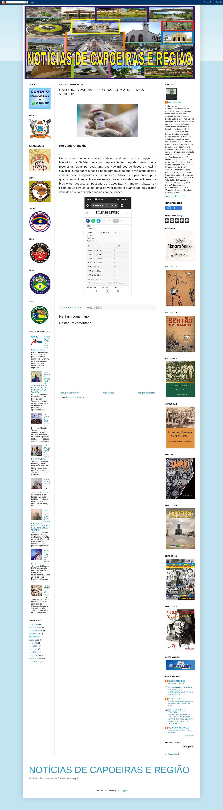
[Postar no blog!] (91, 307)
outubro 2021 (34, 634)
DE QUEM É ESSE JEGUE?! (47, 420)
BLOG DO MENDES (176, 681)
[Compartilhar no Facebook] (97, 307)
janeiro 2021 (34, 662)
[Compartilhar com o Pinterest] (99, 307)
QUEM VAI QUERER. (176, 683)
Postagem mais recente (69, 393)
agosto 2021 (34, 640)
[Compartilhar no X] (94, 307)
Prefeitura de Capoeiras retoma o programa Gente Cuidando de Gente (180, 703)
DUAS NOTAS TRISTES (47, 482)
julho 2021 (33, 643)
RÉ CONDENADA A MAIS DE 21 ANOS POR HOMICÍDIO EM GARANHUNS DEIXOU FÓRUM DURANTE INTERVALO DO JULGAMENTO (180, 719)
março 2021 (34, 655)
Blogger (123, 791)
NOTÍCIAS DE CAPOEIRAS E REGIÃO (109, 770)
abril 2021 (33, 652)
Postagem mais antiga (146, 393)
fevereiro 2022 (35, 628)
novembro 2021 (35, 631)
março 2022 (34, 624)
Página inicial (108, 393)
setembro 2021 (35, 637)
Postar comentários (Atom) (77, 397)
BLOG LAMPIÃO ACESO (178, 728)
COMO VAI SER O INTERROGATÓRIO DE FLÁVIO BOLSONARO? (180, 692)
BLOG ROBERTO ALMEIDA (180, 688)
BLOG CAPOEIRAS (176, 699)
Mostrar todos (189, 736)
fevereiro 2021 (35, 658)
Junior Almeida (174, 102)
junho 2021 (33, 646)
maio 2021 (33, 649)
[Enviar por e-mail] (88, 307)
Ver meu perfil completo (175, 196)
